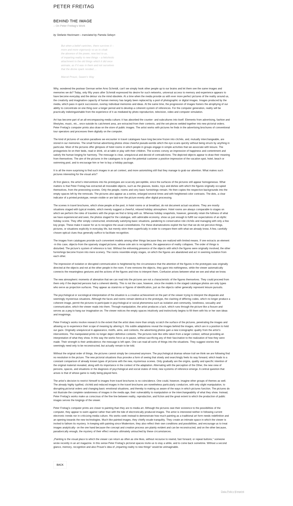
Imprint (240, 491)
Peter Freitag (73, 6)
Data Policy (227, 491)
